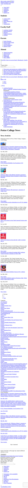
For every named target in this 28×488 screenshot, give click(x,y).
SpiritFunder (6, 56)
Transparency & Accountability (10, 474)
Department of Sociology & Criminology (10, 371)
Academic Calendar (7, 30)
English (11, 91)
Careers (5, 477)
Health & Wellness (7, 34)
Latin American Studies (6, 381)
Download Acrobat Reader (7, 456)
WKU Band (3, 314)
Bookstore (5, 20)
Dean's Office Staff (7, 120)
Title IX (5, 476)
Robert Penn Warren (5, 308)
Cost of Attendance (7, 45)
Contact (5, 125)
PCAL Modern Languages (7, 347)
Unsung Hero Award (11, 112)
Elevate (8, 313)
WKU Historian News (6, 330)
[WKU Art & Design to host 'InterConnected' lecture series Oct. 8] (3, 219)
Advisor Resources (15, 111)
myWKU (5, 35)
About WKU (6, 7)
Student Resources (7, 101)
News (4, 117)
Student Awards (6, 367)
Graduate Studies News (6, 305)
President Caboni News (6, 332)
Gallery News (14, 358)
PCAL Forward (7, 111)
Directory (5, 32)
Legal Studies (4, 379)
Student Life (6, 12)
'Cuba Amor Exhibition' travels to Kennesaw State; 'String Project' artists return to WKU (14, 278)
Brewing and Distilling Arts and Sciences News (11, 319)
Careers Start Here (11, 103)
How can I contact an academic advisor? (12, 74)
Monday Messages (19, 334)
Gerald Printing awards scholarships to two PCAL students (14, 202)
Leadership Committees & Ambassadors (13, 123)
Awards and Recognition (20, 348)
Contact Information (8, 126)
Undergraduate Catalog (8, 99)
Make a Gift (6, 55)
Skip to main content (5, 1)
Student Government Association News (9, 376)
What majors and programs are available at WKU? (14, 69)
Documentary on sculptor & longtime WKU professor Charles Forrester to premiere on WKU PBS (13, 253)
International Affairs (20, 391)
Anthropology (19, 336)
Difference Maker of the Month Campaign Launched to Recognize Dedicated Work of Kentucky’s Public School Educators (13, 176)
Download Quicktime (18, 456)
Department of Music (5, 344)
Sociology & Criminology (10, 366)
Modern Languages (14, 365)
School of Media (4, 349)
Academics (5, 8)
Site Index (5, 481)
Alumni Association (7, 52)
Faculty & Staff (6, 110)
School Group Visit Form (18, 121)
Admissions (6, 10)
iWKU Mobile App (7, 21)
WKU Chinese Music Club (7, 317)
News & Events (7, 116)
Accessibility (6, 475)
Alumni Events (6, 53)
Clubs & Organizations (14, 104)
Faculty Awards (14, 367)
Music (9, 93)
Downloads (3, 454)
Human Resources (7, 31)
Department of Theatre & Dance (8, 387)
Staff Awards (20, 367)
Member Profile (7, 46)
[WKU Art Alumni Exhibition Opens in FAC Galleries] (3, 270)
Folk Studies (13, 336)
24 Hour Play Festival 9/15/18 (7, 388)
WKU (4, 81)
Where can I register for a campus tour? (12, 71)
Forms (20, 111)
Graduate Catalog (18, 99)
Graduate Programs (21, 89)
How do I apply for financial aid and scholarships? (14, 70)
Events (7, 117)
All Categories (4, 301)
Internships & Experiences (14, 102)
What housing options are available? (11, 73)
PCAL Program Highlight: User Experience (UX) (12, 163)
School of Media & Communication (14, 95)
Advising (5, 102)
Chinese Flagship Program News (8, 322)
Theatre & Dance (20, 366)
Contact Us (6, 480)
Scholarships (6, 108)
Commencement (13, 117)
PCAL (4, 83)
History (14, 91)
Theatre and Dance (19, 94)
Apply (2, 3)
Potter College (4, 362)
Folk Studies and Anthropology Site (9, 335)
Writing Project (4, 341)
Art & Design (6, 91)
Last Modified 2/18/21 (6, 486)
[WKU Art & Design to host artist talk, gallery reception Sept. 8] (3, 238)
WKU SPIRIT (6, 57)
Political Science (15, 93)
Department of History (6, 352)
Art (1, 357)
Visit (5, 3)
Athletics (5, 11)
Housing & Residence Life (7, 310)
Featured (9, 348)
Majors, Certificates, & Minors (10, 89)
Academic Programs (8, 88)
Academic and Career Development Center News (12, 327)
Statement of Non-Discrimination (10, 479)
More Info (8, 3)
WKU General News (12, 345)
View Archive (4, 442)
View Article (3, 161)
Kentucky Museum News (6, 325)
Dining (5, 22)
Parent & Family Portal (8, 42)
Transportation (6, 24)
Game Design (4, 303)
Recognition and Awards (16, 356)
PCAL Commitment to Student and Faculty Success (13, 105)
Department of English (6, 354)
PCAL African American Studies (8, 384)
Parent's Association (5, 339)
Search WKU (4, 65)
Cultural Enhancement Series (7, 360)
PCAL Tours (9, 121)
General (2, 304)
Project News (14, 312)
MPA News (13, 391)
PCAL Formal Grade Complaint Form (15, 122)
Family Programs (7, 41)
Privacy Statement (7, 483)
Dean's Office (6, 119)
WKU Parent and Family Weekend (8, 374)
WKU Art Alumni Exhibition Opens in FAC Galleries (13, 271)
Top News (13, 334)
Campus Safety (6, 18)
